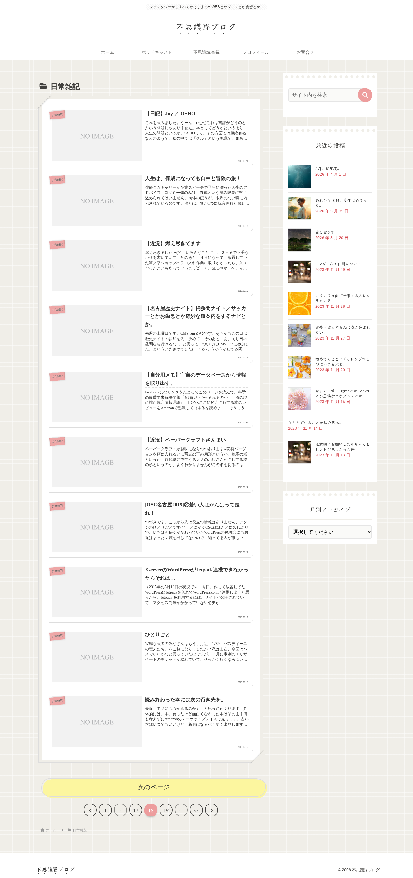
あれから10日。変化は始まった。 (341, 202)
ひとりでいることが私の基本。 (315, 422)
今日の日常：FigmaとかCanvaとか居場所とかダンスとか (342, 393)
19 (166, 810)
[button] (365, 95)
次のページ (154, 787)
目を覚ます (325, 232)
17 (136, 810)
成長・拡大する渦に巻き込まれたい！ (342, 329)
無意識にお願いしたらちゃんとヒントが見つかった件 (342, 446)
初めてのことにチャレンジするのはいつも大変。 (342, 361)
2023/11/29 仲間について (338, 263)
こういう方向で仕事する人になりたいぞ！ (342, 298)
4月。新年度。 (328, 168)
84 (196, 810)
